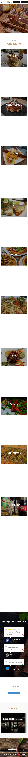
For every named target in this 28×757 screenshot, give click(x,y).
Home (10, 21)
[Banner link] (14, 58)
